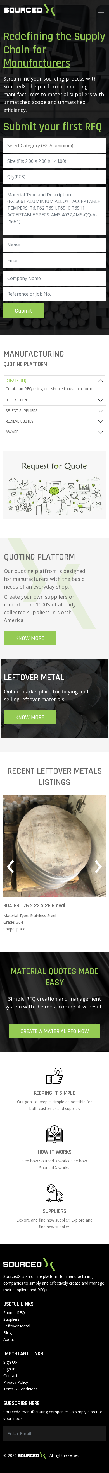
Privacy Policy (15, 1382)
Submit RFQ (14, 1312)
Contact (10, 1375)
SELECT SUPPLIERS (22, 411)
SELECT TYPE (17, 400)
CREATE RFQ (16, 381)
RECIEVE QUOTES (20, 421)
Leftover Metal (16, 1326)
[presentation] (10, 866)
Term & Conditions (20, 1389)
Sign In (9, 1369)
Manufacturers (36, 63)
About (8, 1339)
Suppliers (11, 1319)
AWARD (12, 432)
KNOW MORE (29, 638)
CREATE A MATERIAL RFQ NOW (54, 1031)
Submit (23, 311)
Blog (7, 1332)
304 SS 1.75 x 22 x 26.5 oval (34, 905)
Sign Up (10, 1362)
